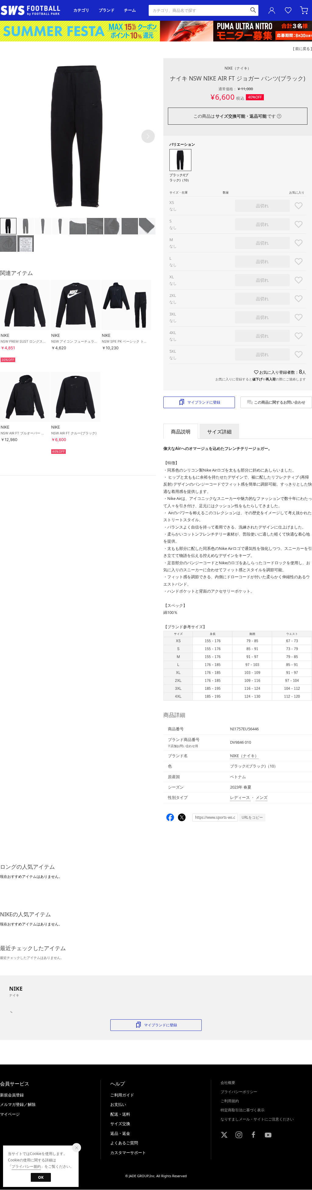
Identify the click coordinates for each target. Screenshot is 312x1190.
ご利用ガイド (122, 1095)
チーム (130, 10)
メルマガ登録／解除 (18, 1104)
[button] (148, 136)
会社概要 (228, 1082)
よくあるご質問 (124, 1142)
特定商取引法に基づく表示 (242, 1110)
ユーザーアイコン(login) (271, 10)
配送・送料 (120, 1114)
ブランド (107, 10)
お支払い (118, 1104)
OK (41, 1177)
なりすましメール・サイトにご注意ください (257, 1119)
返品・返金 (120, 1133)
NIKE (238, 68)
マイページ (10, 1114)
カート (304, 10)
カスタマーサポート (128, 1152)
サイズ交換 (120, 1123)
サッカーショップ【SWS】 (32, 10)
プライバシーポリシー (239, 1091)
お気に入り (288, 10)
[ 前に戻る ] (302, 48)
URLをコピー (252, 817)
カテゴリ (81, 10)
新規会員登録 (12, 1095)
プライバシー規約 (26, 1166)
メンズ (262, 797)
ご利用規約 (230, 1100)
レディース (240, 797)
